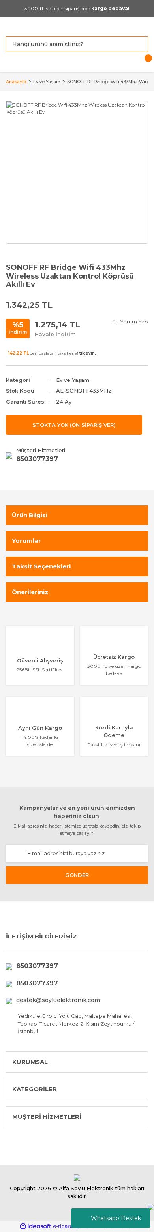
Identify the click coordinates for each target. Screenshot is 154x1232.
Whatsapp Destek (116, 1218)
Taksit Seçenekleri (41, 566)
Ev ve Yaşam (72, 380)
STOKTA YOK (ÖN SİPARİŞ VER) (74, 425)
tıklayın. (87, 353)
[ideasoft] (35, 1226)
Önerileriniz (30, 592)
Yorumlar (26, 540)
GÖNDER (77, 875)
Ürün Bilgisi (29, 515)
